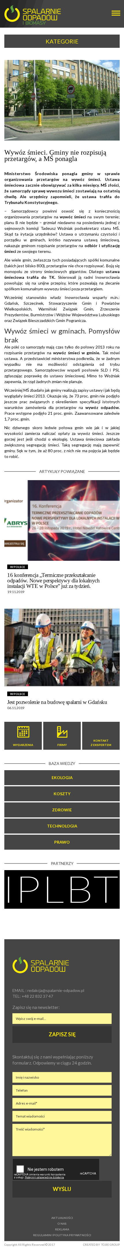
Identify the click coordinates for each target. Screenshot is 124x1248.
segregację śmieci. (42, 444)
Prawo (62, 842)
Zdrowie (62, 809)
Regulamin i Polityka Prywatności (62, 1235)
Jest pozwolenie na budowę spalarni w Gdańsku (57, 702)
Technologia (62, 825)
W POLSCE (17, 567)
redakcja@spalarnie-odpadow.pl (55, 990)
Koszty (62, 793)
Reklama (62, 1229)
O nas (62, 1223)
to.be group (110, 1244)
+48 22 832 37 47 (37, 996)
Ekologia (62, 777)
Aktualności (62, 1217)
